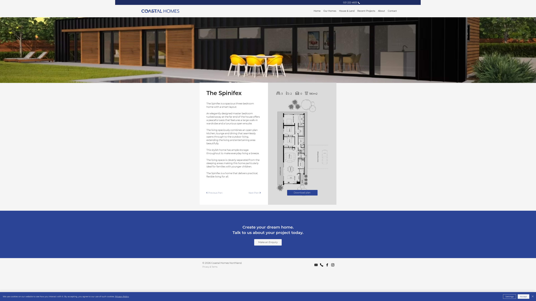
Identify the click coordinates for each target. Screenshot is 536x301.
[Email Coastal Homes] (316, 265)
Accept (523, 296)
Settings (509, 296)
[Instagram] (333, 265)
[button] (330, 11)
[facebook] (327, 265)
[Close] (532, 296)
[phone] (322, 265)
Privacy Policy (122, 296)
